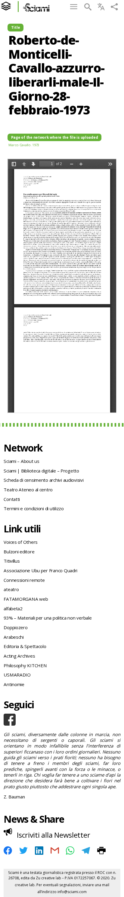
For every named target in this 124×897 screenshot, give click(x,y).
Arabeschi (14, 637)
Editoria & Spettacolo (25, 646)
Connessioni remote (24, 580)
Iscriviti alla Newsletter (53, 835)
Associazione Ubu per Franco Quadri (40, 570)
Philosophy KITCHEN (25, 665)
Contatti (12, 499)
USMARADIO (17, 675)
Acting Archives (19, 656)
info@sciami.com (72, 891)
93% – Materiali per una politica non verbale (47, 618)
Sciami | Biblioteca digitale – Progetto (41, 471)
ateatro (11, 589)
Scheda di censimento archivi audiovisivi (43, 480)
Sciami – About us (21, 461)
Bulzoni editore (19, 552)
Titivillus (12, 561)
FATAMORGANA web (26, 599)
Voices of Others (21, 542)
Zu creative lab (48, 878)
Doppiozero (15, 627)
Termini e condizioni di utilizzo (34, 508)
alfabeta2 (13, 608)
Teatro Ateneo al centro (28, 490)
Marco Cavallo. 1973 (23, 145)
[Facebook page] (62, 720)
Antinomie (14, 684)
